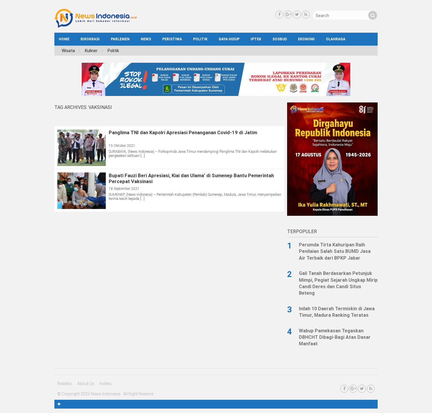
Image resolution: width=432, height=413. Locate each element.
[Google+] (288, 14)
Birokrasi (90, 39)
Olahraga (335, 39)
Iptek (256, 39)
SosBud (279, 39)
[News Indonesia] (95, 26)
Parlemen (120, 39)
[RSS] (306, 14)
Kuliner (91, 50)
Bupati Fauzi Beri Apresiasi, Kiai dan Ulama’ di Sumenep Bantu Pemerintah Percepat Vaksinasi (191, 178)
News (146, 39)
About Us (85, 383)
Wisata (68, 50)
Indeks (106, 383)
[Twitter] (297, 14)
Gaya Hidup (229, 39)
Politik (200, 39)
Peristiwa (172, 39)
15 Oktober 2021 (122, 146)
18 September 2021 (124, 189)
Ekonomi (306, 39)
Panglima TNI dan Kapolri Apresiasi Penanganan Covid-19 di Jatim (183, 132)
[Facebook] (279, 14)
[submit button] (372, 15)
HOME (64, 39)
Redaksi (64, 383)
